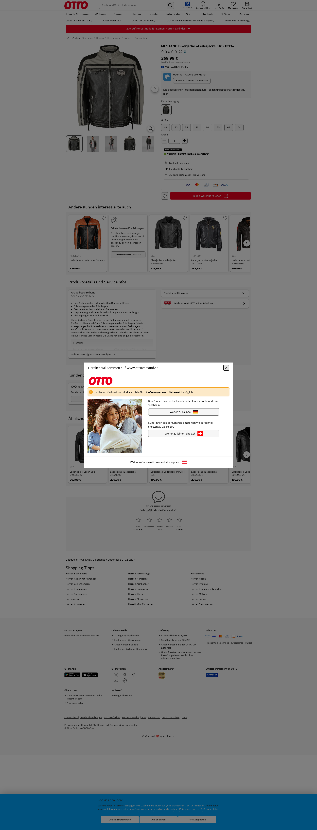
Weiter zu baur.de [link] (180, 411)
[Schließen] (226, 367)
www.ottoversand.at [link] (155, 462)
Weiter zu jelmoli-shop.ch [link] (180, 433)
